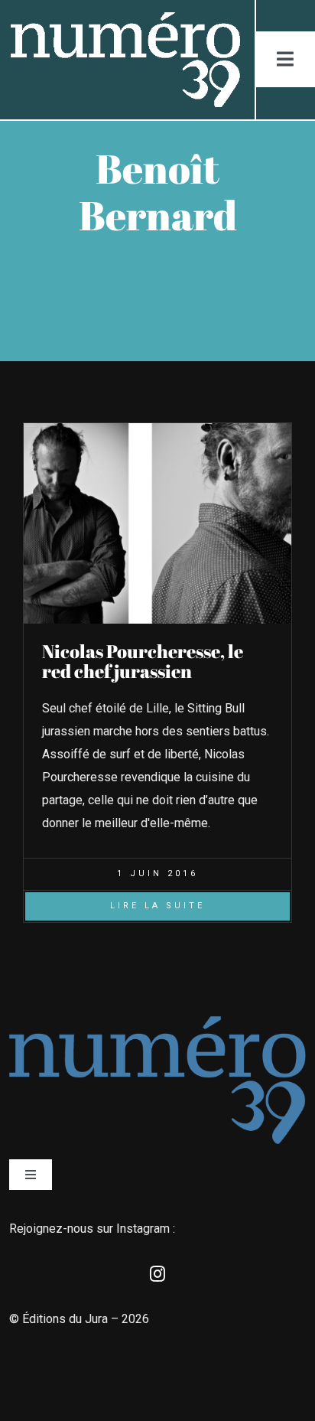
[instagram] (157, 1274)
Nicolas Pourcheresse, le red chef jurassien (142, 661)
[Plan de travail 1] (124, 18)
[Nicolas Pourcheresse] (157, 429)
